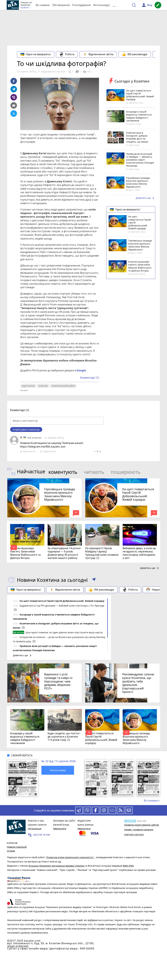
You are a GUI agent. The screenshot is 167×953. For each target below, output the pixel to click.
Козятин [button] (25, 7)
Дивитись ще (145, 198)
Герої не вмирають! (38, 54)
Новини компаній (17, 846)
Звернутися (59, 828)
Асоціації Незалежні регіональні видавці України (57, 865)
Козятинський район (63, 385)
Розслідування (81, 5)
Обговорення (61, 5)
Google (81, 370)
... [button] (114, 5)
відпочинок (28, 385)
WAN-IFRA (128, 865)
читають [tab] (94, 472)
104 (86, 72)
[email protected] (17, 945)
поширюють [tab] (126, 472)
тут (59, 861)
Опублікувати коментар (26, 429)
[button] (93, 580)
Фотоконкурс (101, 5)
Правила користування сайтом (141, 824)
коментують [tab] (62, 472)
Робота (69, 54)
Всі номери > (152, 800)
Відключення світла (101, 54)
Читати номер (58, 770)
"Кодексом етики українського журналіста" (70, 857)
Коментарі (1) (89, 377)
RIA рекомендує (137, 54)
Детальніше (34, 828)
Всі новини (43, 5)
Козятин (43, 385)
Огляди (11, 850)
